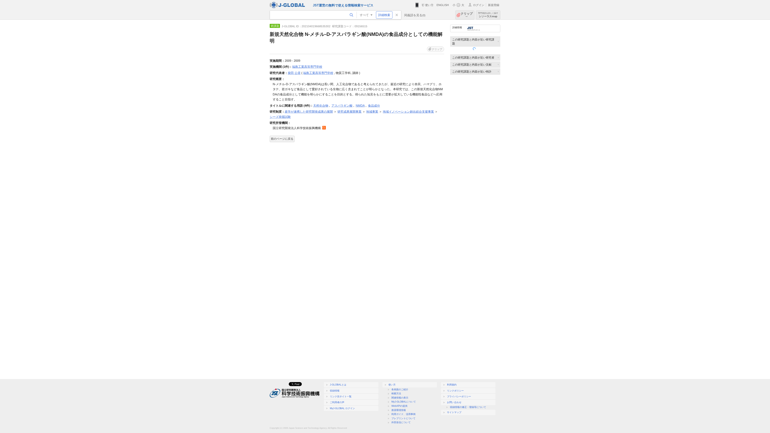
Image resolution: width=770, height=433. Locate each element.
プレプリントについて (403, 418)
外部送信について (401, 422)
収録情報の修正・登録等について (468, 407)
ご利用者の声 (337, 402)
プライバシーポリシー (459, 396)
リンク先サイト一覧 (341, 396)
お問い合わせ (454, 402)
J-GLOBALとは (338, 384)
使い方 (429, 5)
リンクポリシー (455, 390)
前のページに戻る (282, 138)
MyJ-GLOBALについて (403, 401)
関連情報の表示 (399, 397)
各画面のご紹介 (399, 389)
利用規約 (452, 384)
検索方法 (396, 393)
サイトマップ (454, 412)
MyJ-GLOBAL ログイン (342, 408)
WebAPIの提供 (399, 406)
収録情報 (334, 390)
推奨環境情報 (398, 410)
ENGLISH (443, 5)
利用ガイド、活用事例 (403, 414)
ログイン (478, 5)
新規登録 (493, 5)
